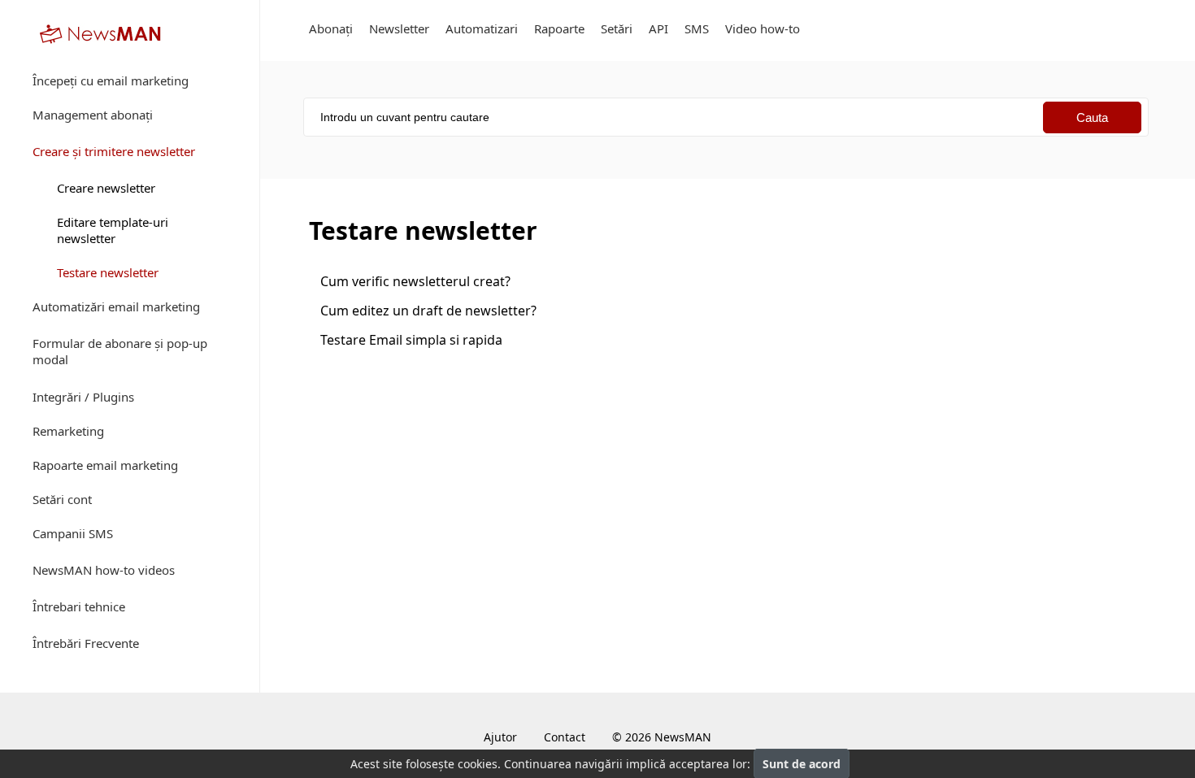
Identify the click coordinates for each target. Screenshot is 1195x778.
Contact (564, 737)
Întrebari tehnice (79, 606)
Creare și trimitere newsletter (114, 151)
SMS (696, 28)
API (658, 28)
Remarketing (68, 431)
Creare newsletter (106, 188)
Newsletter (399, 28)
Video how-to (762, 28)
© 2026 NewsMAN (661, 737)
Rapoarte (559, 28)
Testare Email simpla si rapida (411, 340)
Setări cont (62, 499)
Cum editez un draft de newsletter (428, 310)
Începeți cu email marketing (111, 80)
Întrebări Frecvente (86, 643)
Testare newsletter (108, 272)
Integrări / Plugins (83, 397)
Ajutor (500, 737)
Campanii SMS (73, 533)
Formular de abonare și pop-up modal (120, 351)
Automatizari (481, 28)
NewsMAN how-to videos (104, 570)
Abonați (331, 28)
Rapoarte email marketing (105, 465)
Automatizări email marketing (116, 306)
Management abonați (93, 114)
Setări (616, 28)
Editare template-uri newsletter (112, 230)
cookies (478, 763)
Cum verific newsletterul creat (415, 281)
